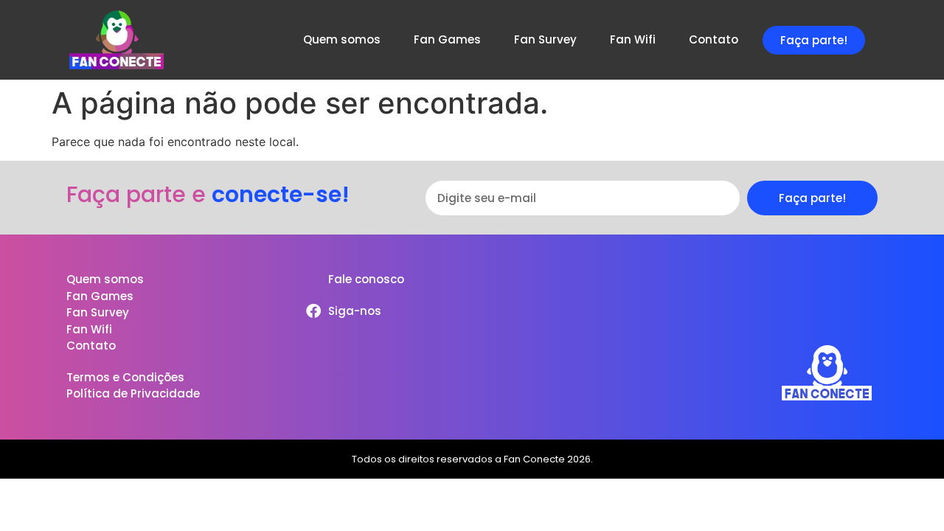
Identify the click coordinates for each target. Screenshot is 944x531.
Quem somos (342, 39)
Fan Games (447, 39)
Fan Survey (545, 39)
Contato (713, 39)
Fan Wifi (633, 39)
